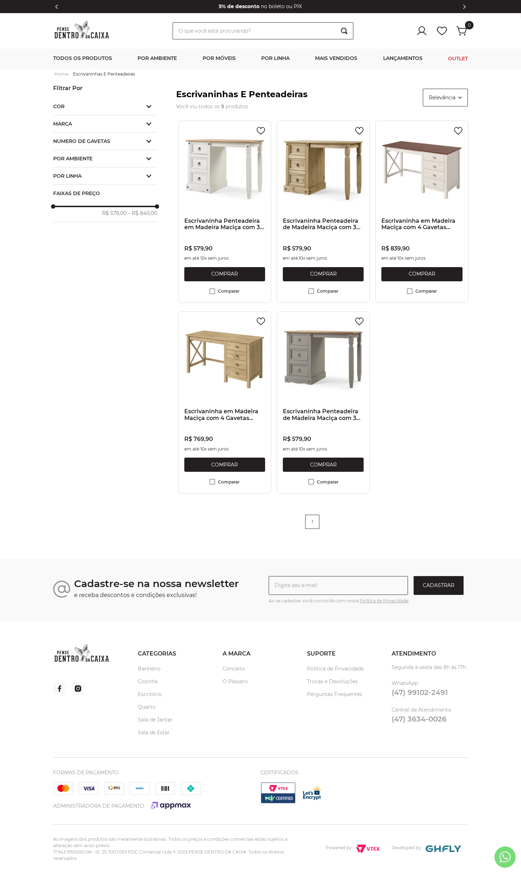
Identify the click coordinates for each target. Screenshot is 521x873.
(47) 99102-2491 (420, 692)
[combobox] (263, 30)
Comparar (229, 291)
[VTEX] (278, 802)
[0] (462, 31)
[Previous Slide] (57, 7)
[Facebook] (59, 693)
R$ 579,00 (114, 213)
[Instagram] (78, 693)
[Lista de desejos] (442, 31)
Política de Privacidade (384, 600)
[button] (105, 106)
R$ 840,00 (142, 213)
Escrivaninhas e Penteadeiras (104, 74)
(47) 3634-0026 (419, 719)
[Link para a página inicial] (61, 74)
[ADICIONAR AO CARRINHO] (224, 274)
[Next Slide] (464, 7)
